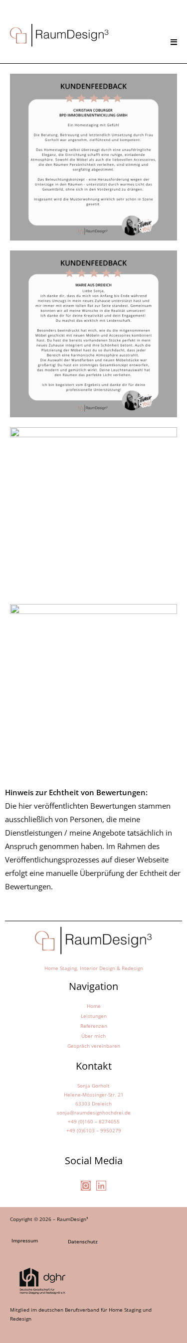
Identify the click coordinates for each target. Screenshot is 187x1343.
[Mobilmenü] (174, 42)
